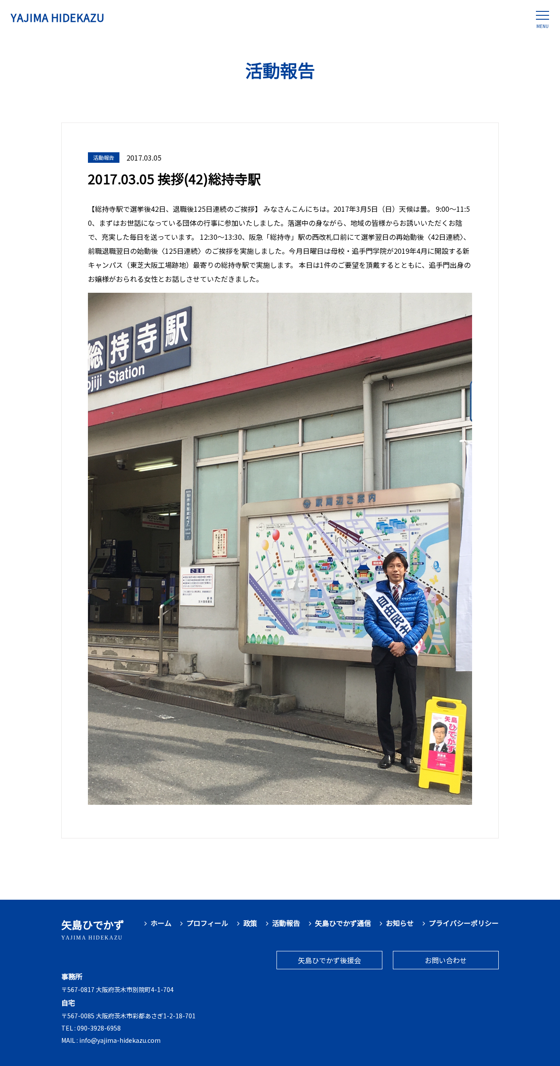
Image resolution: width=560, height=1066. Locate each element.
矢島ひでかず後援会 (329, 960)
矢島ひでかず (92, 929)
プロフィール (207, 923)
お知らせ (400, 923)
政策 (250, 923)
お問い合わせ (446, 960)
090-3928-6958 (99, 1028)
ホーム (161, 923)
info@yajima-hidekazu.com (120, 1040)
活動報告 (286, 923)
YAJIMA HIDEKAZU (58, 17)
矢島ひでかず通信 (343, 923)
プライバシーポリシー (464, 923)
